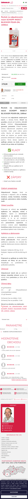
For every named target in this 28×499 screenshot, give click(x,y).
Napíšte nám (4, 450)
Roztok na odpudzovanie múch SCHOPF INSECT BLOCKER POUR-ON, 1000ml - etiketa (14, 309)
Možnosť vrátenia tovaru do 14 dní (9, 443)
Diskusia (23, 102)
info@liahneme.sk (8, 425)
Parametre (14, 102)
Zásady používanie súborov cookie (9, 448)
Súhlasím (14, 496)
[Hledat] (19, 8)
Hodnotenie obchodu (6, 452)
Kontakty (3, 457)
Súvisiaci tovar (5, 319)
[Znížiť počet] (14, 84)
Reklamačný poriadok (6, 444)
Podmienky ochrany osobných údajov (10, 446)
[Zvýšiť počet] (14, 83)
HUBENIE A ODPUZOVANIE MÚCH (12, 331)
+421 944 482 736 (8, 428)
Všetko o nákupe (5, 437)
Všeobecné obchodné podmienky (9, 441)
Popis (4, 102)
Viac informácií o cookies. (15, 488)
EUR (26, 5)
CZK (24, 5)
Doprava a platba (5, 439)
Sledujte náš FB (8, 430)
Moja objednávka (5, 455)
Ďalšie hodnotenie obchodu (19, 379)
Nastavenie (14, 492)
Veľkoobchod (4, 453)
